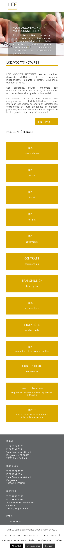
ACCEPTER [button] (16, 545)
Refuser (49, 545)
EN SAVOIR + (46, 122)
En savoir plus (33, 545)
